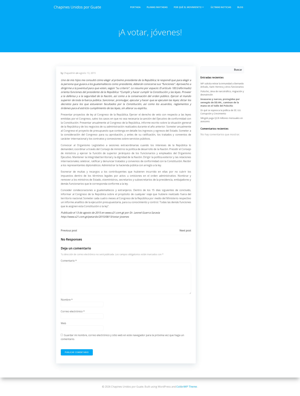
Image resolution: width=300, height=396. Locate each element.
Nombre (67, 299)
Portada (135, 7)
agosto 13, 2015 (87, 73)
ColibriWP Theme (186, 386)
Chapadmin (69, 73)
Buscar (238, 69)
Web (63, 323)
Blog (240, 7)
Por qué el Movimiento (188, 7)
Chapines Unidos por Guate (77, 7)
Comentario (69, 260)
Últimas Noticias (221, 7)
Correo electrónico (73, 311)
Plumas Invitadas (157, 7)
